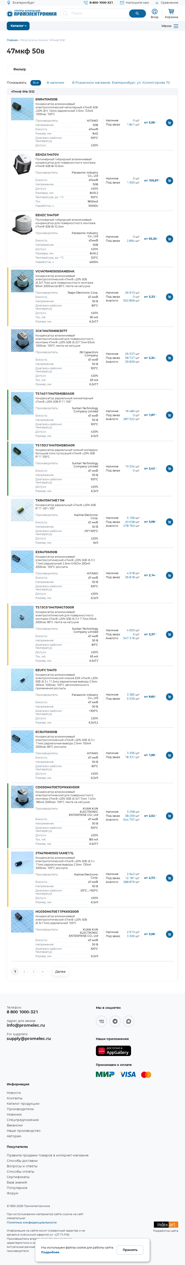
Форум (12, 1193)
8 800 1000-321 (22, 1012)
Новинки (14, 1114)
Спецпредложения (23, 1120)
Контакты (14, 1098)
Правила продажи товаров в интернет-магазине (48, 1155)
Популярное (17, 1188)
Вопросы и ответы (22, 1166)
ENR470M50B (46, 99)
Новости (14, 1093)
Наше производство (24, 1131)
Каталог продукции (23, 1103)
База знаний (17, 1182)
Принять (130, 1250)
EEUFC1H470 (46, 670)
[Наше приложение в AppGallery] (113, 1051)
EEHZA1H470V (47, 154)
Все (36, 82)
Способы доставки (22, 1161)
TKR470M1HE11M (49, 500)
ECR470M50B (46, 732)
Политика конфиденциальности (32, 1222)
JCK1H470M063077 (51, 331)
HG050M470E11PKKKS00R (57, 911)
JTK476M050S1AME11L (54, 853)
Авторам (14, 1136)
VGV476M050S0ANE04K (54, 271)
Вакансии (15, 1125)
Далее (60, 972)
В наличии (55, 82)
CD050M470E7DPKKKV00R (57, 787)
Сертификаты (18, 1177)
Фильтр (19, 69)
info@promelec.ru (26, 1026)
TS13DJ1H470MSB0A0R (55, 445)
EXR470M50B (46, 552)
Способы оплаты (20, 1171)
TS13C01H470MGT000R (54, 607)
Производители (20, 1109)
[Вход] (154, 11)
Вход (154, 17)
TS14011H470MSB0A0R (54, 393)
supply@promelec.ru (29, 1039)
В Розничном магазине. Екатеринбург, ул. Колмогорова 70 (121, 82)
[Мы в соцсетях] (101, 1021)
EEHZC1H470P (47, 215)
